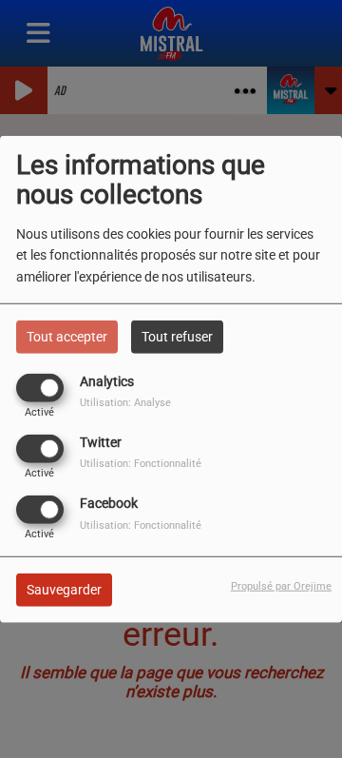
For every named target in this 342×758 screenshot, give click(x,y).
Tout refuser (177, 335)
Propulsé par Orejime (281, 586)
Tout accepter (67, 335)
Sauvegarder (64, 589)
